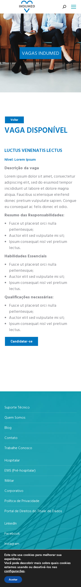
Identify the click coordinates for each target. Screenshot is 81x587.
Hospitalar (12, 461)
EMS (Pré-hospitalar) (20, 471)
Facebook (12, 534)
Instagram (11, 544)
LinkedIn (10, 524)
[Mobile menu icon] (73, 7)
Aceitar (13, 579)
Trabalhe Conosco (18, 448)
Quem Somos (14, 418)
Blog (7, 428)
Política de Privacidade (21, 501)
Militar (9, 481)
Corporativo (13, 491)
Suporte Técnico (17, 408)
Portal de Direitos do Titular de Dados (33, 511)
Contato (11, 438)
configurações (14, 571)
